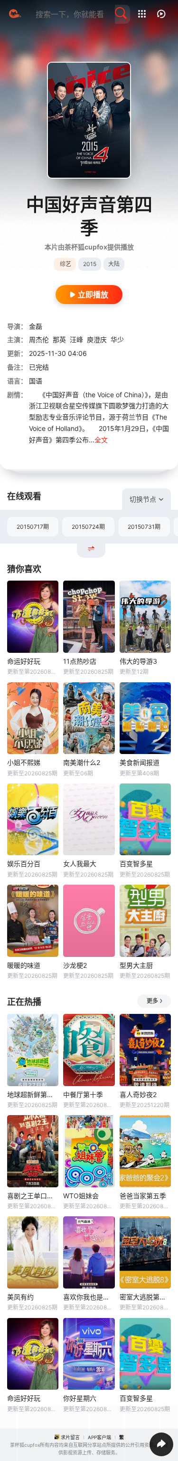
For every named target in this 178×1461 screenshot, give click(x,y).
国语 (35, 381)
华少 (117, 339)
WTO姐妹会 (81, 1196)
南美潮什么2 (81, 762)
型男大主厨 (136, 965)
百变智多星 (136, 863)
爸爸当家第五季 (143, 1196)
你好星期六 (79, 1398)
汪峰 (76, 339)
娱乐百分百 (23, 863)
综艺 (65, 263)
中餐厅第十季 (83, 1094)
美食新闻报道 (139, 762)
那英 (59, 339)
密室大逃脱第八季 (145, 1297)
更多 (152, 1000)
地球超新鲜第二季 (32, 1094)
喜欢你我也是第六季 (88, 1297)
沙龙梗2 (75, 965)
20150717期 (33, 526)
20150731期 (144, 526)
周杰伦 (39, 339)
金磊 (35, 326)
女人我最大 (79, 863)
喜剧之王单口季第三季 (32, 1196)
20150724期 (88, 526)
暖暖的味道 (23, 965)
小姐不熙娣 (23, 762)
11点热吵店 (79, 661)
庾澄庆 (97, 339)
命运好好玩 (23, 661)
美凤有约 (20, 1297)
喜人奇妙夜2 (138, 1094)
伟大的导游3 (138, 661)
